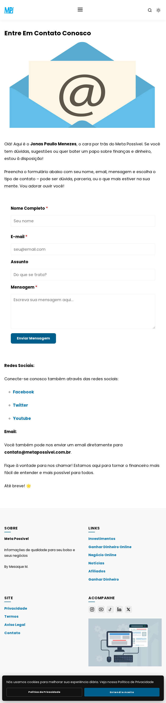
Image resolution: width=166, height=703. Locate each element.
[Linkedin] (119, 609)
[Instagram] (92, 609)
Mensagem (24, 287)
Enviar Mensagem (33, 338)
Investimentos (101, 538)
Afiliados (96, 571)
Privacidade (15, 608)
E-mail (19, 236)
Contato (12, 632)
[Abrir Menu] (80, 10)
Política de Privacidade (44, 692)
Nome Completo (29, 208)
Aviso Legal (14, 624)
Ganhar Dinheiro (103, 579)
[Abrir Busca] (150, 10)
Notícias (96, 563)
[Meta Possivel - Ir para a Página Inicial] (9, 10)
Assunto (19, 262)
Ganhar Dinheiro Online (109, 546)
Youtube (22, 418)
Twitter (20, 405)
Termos (11, 616)
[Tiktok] (110, 609)
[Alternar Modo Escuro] (158, 10)
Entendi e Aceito (122, 692)
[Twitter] (128, 609)
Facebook (23, 392)
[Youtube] (101, 609)
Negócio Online (102, 554)
